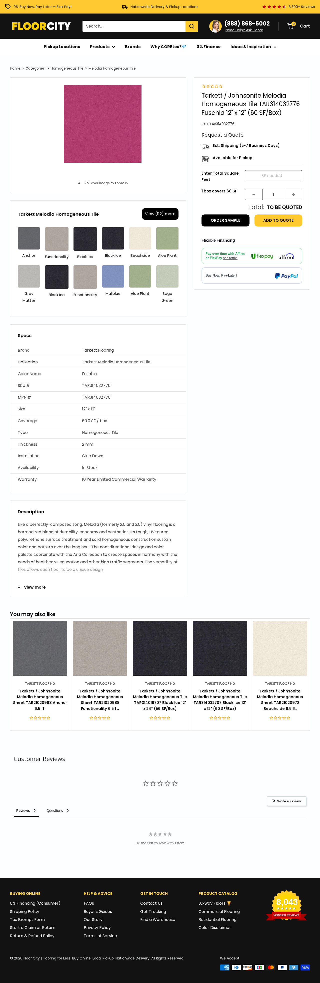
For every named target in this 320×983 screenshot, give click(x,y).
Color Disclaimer (214, 927)
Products (100, 47)
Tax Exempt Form (27, 919)
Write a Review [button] (289, 801)
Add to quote (278, 220)
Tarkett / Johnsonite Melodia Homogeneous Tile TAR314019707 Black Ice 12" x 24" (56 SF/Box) (160, 699)
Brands (132, 47)
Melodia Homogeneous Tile (112, 68)
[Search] (192, 26)
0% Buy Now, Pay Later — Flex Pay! (43, 6)
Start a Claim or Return (32, 927)
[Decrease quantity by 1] (253, 194)
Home (15, 68)
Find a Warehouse (157, 919)
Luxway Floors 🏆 (215, 903)
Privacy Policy (97, 927)
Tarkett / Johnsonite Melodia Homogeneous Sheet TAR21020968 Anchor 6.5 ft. (40, 699)
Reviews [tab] (23, 810)
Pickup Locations (62, 47)
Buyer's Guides (98, 911)
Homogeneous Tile (67, 68)
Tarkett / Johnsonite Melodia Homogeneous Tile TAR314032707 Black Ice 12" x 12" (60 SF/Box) (220, 699)
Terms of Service (100, 936)
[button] (98, 350)
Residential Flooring (217, 919)
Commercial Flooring (219, 911)
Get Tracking (153, 911)
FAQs (89, 903)
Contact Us (151, 903)
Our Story (93, 919)
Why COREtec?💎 (168, 47)
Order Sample (225, 220)
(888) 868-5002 (247, 24)
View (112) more (160, 214)
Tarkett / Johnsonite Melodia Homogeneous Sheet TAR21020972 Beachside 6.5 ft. (280, 699)
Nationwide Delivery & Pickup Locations (164, 6)
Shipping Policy (24, 911)
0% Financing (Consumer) (35, 903)
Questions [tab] (54, 810)
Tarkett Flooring (40, 683)
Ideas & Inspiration (250, 47)
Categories (36, 68)
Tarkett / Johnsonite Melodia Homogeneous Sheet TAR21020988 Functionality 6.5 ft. (100, 699)
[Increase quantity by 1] (293, 194)
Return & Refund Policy (32, 936)
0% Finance (208, 47)
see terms (230, 258)
